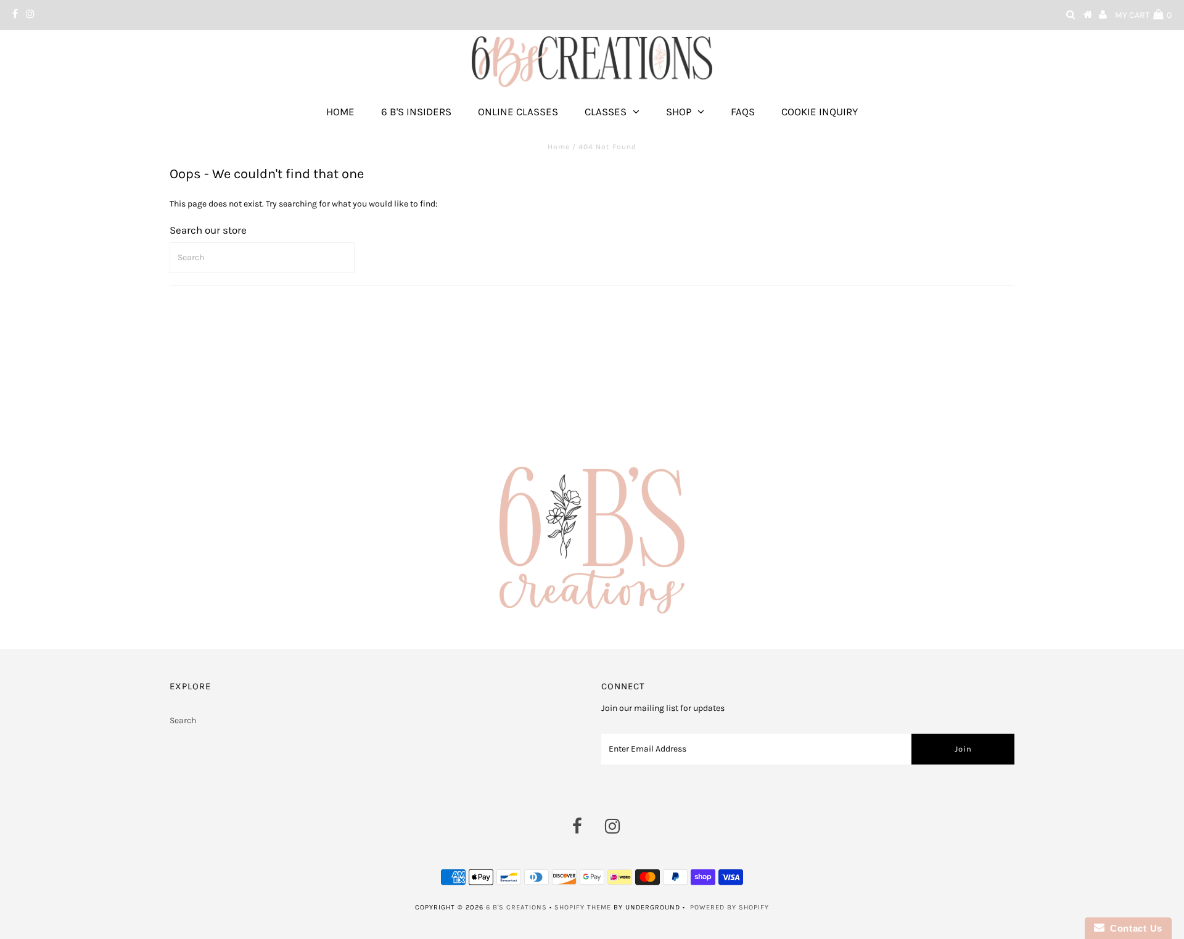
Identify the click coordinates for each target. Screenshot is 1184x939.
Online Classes (518, 111)
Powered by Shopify (729, 907)
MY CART (1143, 15)
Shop (678, 111)
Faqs (743, 111)
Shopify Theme (582, 907)
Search (183, 720)
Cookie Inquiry (819, 111)
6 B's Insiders (416, 111)
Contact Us (1133, 928)
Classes (606, 111)
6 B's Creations (516, 907)
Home (340, 111)
